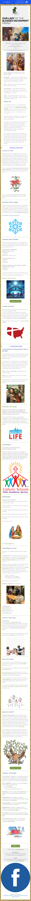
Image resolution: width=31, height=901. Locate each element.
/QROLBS (4, 278)
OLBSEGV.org (15, 846)
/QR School (23, 895)
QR (25, 814)
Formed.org (10, 786)
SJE (3, 816)
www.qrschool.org (19, 860)
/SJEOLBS (9, 278)
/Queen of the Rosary (15, 895)
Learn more (14, 800)
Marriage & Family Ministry (8, 673)
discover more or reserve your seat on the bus (15, 423)
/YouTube (14, 278)
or (9, 895)
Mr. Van (11, 567)
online (7, 733)
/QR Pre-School (15, 896)
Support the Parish (15, 768)
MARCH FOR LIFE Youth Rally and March (13, 559)
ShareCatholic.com (9, 543)
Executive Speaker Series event (11, 623)
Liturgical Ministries (6, 679)
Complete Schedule (15, 301)
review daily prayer (22, 792)
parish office (12, 635)
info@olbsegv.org (19, 849)
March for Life (5, 609)
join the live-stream (14, 810)
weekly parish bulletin (22, 803)
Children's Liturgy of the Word (16, 686)
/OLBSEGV (6, 895)
